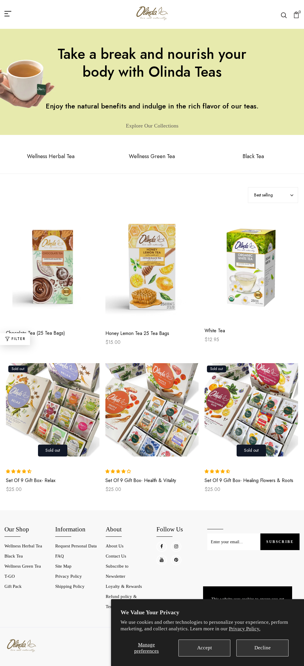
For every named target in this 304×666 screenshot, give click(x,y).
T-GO (9, 576)
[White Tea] (251, 269)
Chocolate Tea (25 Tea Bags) (35, 333)
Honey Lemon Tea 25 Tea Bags (137, 333)
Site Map (63, 566)
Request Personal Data (76, 546)
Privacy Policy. (244, 629)
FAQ (59, 556)
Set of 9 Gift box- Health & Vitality (140, 481)
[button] (19, 471)
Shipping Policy (70, 586)
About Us (115, 546)
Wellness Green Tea (22, 566)
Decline (262, 648)
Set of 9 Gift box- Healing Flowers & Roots (249, 481)
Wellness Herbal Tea (23, 546)
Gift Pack (13, 586)
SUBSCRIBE (280, 542)
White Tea (215, 331)
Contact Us (116, 556)
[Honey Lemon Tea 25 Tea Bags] (152, 270)
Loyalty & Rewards (124, 586)
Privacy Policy (68, 576)
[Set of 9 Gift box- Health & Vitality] (152, 413)
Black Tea (13, 556)
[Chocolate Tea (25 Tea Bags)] (52, 270)
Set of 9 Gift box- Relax (31, 481)
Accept (204, 648)
